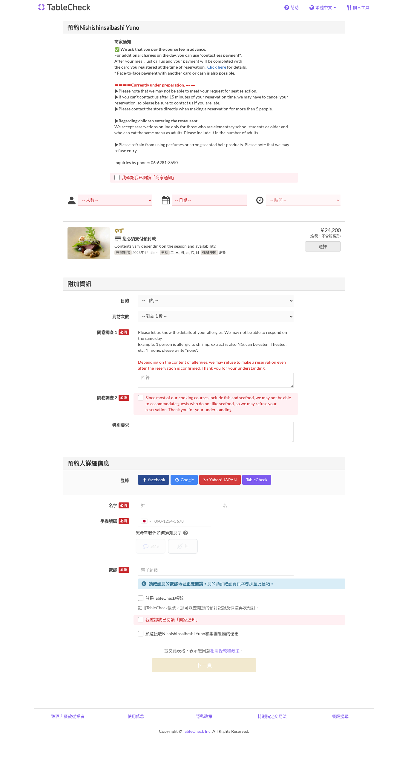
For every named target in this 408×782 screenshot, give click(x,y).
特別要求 (120, 424)
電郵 (118, 569)
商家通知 (122, 41)
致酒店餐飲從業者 (68, 716)
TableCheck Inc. (197, 731)
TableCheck (256, 479)
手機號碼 (113, 521)
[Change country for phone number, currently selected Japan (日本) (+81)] (145, 521)
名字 (118, 505)
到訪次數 (120, 316)
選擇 (323, 246)
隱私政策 (204, 716)
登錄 (125, 480)
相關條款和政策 (225, 650)
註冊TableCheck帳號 (164, 598)
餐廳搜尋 (340, 716)
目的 (125, 300)
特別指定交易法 (272, 716)
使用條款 (136, 716)
